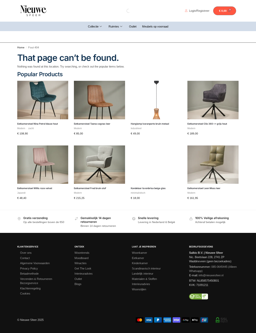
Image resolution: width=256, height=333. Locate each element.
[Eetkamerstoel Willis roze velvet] (42, 164)
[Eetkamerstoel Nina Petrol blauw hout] (42, 100)
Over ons (26, 252)
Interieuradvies (83, 273)
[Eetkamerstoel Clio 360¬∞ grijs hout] (213, 100)
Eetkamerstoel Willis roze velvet (34, 188)
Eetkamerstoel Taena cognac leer (92, 123)
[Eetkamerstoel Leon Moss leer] (213, 164)
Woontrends (81, 252)
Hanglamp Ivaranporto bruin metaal (150, 123)
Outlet (132, 26)
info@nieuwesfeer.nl (211, 275)
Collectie (93, 26)
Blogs (77, 284)
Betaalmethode (29, 273)
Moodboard (81, 258)
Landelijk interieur (142, 273)
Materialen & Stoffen (144, 278)
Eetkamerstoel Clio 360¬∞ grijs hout (207, 123)
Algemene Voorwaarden (35, 263)
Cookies (25, 293)
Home (20, 47)
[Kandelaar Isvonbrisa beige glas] (156, 164)
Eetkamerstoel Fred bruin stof (90, 188)
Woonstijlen (139, 289)
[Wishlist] (62, 86)
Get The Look (82, 268)
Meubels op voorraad (155, 26)
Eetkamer (138, 258)
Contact (25, 258)
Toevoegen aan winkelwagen (42, 141)
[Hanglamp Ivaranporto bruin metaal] (156, 100)
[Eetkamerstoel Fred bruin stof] (99, 164)
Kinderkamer (140, 263)
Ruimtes (114, 26)
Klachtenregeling (30, 288)
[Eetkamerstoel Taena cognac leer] (99, 100)
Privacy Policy (29, 268)
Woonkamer (139, 252)
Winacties (80, 263)
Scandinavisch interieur (146, 268)
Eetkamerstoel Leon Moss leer (203, 188)
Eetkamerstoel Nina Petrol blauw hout (37, 123)
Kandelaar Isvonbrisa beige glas (148, 188)
